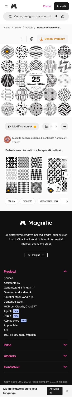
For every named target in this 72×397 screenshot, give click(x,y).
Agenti (11, 311)
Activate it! (54, 390)
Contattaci (12, 367)
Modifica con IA (19, 127)
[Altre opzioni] (21, 39)
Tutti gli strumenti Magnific (20, 334)
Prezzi (47, 6)
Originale (25, 52)
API (6, 330)
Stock (18, 27)
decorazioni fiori (49, 201)
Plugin (11, 316)
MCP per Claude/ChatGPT (20, 306)
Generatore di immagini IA (19, 287)
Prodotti (10, 271)
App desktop (15, 320)
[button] (36, 255)
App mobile (11, 325)
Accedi (61, 6)
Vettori (29, 27)
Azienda (10, 356)
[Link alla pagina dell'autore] (7, 140)
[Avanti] (56, 126)
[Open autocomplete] (8, 16)
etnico (11, 201)
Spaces (8, 278)
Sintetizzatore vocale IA (18, 297)
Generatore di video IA (17, 292)
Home (7, 27)
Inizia (7, 345)
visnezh (16, 142)
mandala (27, 201)
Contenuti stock (13, 301)
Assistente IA (12, 283)
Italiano (36, 255)
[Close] (67, 391)
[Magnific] (36, 224)
